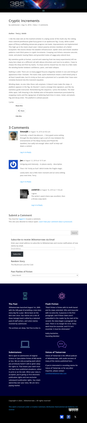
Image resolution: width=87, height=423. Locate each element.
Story (35, 25)
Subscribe (17, 254)
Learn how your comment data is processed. (55, 222)
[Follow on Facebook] (68, 417)
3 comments (43, 25)
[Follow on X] (75, 417)
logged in (22, 219)
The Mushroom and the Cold (22, 264)
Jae (21, 160)
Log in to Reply (25, 152)
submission (15, 25)
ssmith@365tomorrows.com (55, 373)
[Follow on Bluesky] (62, 417)
